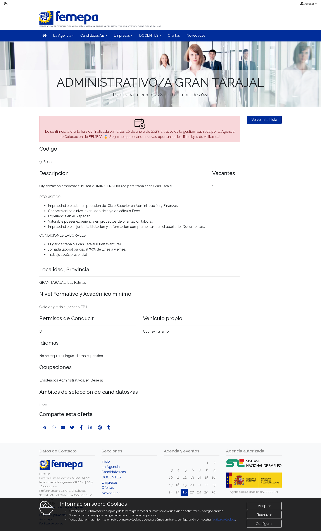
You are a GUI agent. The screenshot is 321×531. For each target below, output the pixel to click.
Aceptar (264, 506)
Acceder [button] (309, 3)
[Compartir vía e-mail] (63, 427)
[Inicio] (100, 17)
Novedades (195, 35)
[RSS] (5, 3)
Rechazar (264, 515)
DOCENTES (111, 477)
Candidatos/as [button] (92, 35)
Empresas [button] (122, 35)
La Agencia (111, 467)
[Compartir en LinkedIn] (90, 427)
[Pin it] (100, 427)
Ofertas (174, 35)
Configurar (264, 524)
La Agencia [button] (62, 35)
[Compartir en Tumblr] (108, 427)
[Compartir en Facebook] (81, 427)
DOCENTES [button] (149, 35)
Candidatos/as (114, 472)
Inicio (106, 461)
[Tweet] (72, 427)
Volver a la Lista (264, 120)
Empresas (110, 482)
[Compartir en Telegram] (45, 427)
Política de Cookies (223, 519)
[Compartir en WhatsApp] (54, 427)
